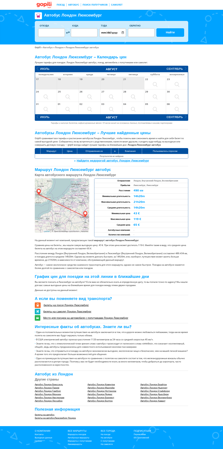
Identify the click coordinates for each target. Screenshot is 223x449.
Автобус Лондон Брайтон (153, 384)
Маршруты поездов (77, 434)
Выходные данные (43, 437)
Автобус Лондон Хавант (152, 400)
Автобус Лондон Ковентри (101, 384)
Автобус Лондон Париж (47, 387)
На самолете (107, 444)
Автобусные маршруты (78, 437)
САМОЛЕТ (117, 4)
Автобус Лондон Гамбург (48, 390)
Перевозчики (140, 434)
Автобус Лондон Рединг (100, 394)
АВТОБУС (73, 4)
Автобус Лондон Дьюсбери (154, 394)
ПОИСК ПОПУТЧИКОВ (95, 4)
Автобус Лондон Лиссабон (49, 400)
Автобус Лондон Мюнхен (48, 394)
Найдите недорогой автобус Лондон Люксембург (113, 161)
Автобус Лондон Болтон (100, 400)
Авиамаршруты (75, 444)
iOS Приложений (141, 437)
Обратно (135, 25)
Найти (170, 32)
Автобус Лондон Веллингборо (156, 397)
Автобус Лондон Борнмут (101, 397)
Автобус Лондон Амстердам (49, 397)
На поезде (106, 434)
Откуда (44, 25)
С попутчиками (108, 441)
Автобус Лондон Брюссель (49, 384)
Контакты (39, 434)
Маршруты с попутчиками (80, 441)
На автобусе (106, 437)
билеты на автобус (45, 414)
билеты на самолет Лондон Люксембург (67, 311)
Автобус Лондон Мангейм (101, 387)
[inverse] (68, 32)
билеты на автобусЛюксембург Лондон (55, 417)
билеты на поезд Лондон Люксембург (66, 305)
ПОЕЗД (61, 4)
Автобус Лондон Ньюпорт (153, 387)
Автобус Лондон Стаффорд (155, 390)
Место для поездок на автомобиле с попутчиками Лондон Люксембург (85, 318)
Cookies (38, 441)
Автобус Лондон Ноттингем (102, 390)
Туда (104, 25)
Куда (75, 25)
